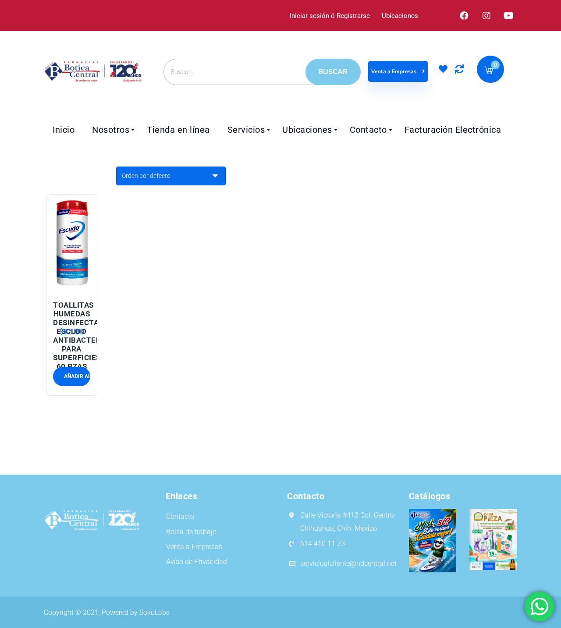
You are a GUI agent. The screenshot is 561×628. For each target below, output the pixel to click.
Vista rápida (72, 283)
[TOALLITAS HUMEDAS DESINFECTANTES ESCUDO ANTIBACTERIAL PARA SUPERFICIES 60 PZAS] (71, 242)
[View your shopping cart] (488, 71)
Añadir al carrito (61, 263)
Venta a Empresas (394, 71)
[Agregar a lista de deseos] (82, 263)
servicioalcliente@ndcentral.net (348, 563)
